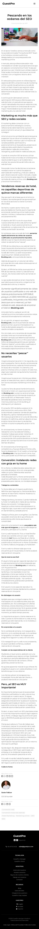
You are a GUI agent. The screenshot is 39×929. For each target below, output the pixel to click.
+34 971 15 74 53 (12, 846)
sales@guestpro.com (26, 846)
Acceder (20, 906)
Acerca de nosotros (19, 870)
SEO (3, 819)
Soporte (20, 909)
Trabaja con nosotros (19, 877)
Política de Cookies (30, 925)
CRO (32, 816)
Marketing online (22, 816)
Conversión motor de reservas (13, 813)
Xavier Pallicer (6, 792)
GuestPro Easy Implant (19, 895)
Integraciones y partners (19, 893)
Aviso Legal (6, 925)
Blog (19, 888)
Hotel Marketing (8, 816)
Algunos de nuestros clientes (19, 875)
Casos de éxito (19, 890)
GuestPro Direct (19, 861)
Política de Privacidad (17, 925)
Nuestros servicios (19, 872)
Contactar (19, 879)
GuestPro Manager (19, 859)
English (20, 904)
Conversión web (8, 809)
